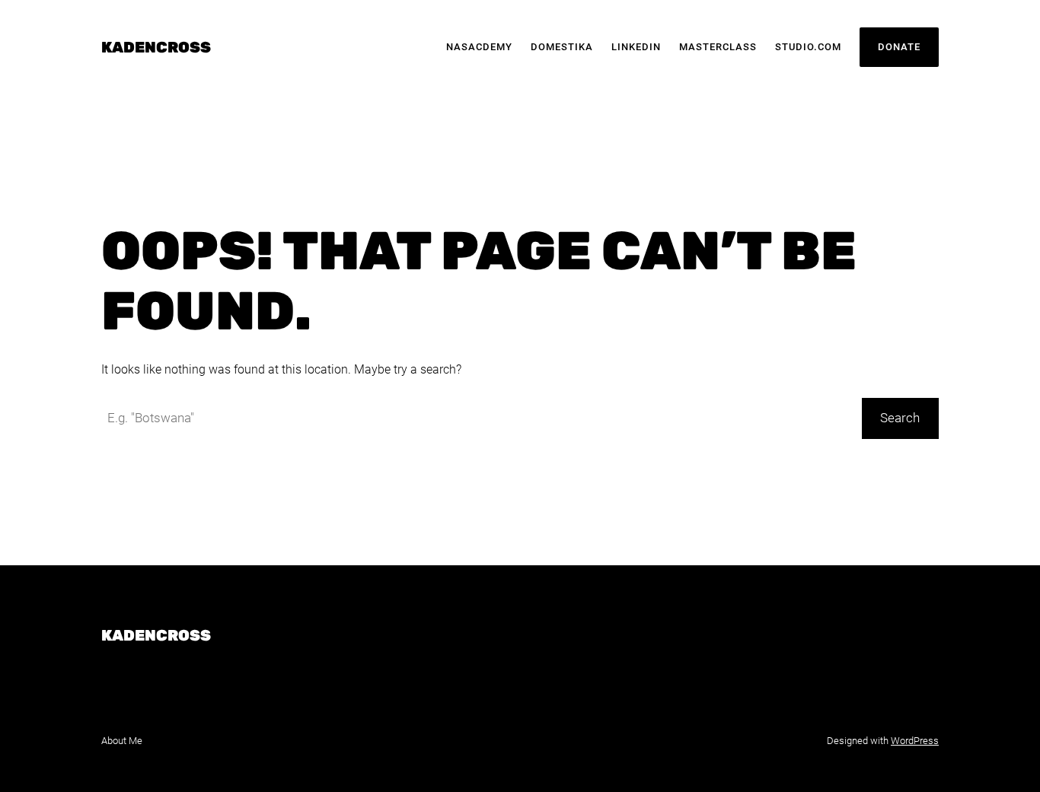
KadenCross (156, 47)
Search (900, 417)
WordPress (915, 740)
